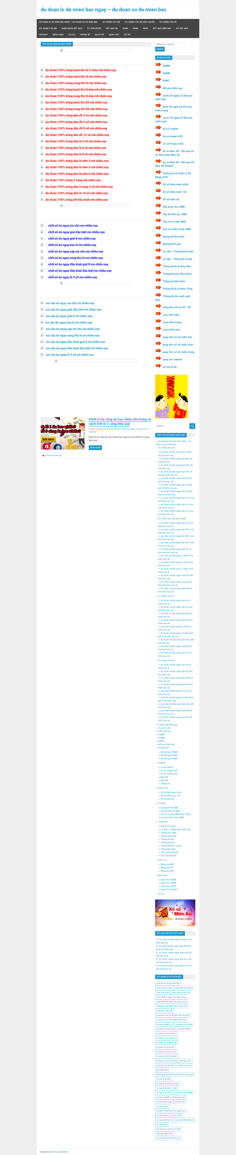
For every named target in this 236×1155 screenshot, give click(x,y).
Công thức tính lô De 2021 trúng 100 (171, 1006)
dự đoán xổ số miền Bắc (166, 1056)
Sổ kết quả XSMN (169, 758)
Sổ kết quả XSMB (169, 752)
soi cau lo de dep (163, 1079)
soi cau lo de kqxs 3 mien (166, 1088)
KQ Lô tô (99, 34)
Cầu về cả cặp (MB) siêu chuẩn (176, 814)
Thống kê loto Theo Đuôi (177, 273)
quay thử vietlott (172, 359)
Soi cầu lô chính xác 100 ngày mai (170, 1111)
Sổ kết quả (182, 28)
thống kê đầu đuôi (173, 236)
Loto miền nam (171, 329)
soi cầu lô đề (176, 1115)
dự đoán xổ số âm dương (167, 1061)
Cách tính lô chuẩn (164, 988)
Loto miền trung (172, 322)
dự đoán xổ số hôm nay (166, 1052)
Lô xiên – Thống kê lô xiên (178, 251)
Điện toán (58, 34)
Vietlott (43, 34)
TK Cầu (71, 34)
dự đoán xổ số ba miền (166, 1033)
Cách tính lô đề (162, 992)
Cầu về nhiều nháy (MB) (177, 229)
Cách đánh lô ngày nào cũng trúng (170, 997)
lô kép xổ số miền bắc (165, 1065)
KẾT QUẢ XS (112, 28)
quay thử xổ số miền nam (178, 344)
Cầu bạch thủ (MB (169, 807)
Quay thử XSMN (168, 883)
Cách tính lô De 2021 (183, 988)
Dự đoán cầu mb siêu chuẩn (140, 22)
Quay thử (114, 34)
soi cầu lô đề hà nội (164, 1120)
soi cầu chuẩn (162, 1106)
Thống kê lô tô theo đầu (177, 266)
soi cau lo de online (164, 1092)
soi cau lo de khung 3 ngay (167, 1083)
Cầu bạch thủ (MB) (174, 206)
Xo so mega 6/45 (173, 136)
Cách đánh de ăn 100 (181, 992)
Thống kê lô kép (168, 836)
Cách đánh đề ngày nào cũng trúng (171, 1002)
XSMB (125, 28)
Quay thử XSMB (168, 879)
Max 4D (164, 780)
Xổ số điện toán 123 (175, 191)
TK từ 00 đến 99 (168, 855)
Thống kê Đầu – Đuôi (171, 846)
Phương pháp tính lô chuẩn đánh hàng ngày (175, 1074)
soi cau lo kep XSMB (183, 1092)
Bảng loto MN (167, 871)
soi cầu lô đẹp (162, 1115)
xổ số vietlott (170, 128)
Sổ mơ (127, 34)
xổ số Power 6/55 (173, 143)
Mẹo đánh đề (162, 1070)
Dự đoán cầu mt (168, 22)
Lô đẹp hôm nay (184, 1065)
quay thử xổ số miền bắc (177, 337)
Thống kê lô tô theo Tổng (178, 288)
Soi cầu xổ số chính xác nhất (168, 1129)
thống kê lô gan (172, 244)
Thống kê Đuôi (168, 842)
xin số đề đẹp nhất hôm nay (168, 1138)
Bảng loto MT (167, 867)
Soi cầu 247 (180, 1102)
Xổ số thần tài (171, 199)
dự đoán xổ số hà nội (165, 1047)
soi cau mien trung (164, 1102)
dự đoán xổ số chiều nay (166, 1038)
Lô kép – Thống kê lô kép (177, 259)
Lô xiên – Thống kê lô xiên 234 (175, 829)
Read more (95, 447)
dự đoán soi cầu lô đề (165, 1029)
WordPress (54, 1152)
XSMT (145, 28)
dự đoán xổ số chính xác (166, 1042)
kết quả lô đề (185, 1061)
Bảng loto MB (167, 864)
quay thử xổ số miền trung (178, 352)
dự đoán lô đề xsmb (184, 1024)
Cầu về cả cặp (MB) (174, 221)
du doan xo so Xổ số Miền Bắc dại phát (172, 1015)
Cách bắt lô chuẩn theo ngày (168, 983)
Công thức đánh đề (164, 1011)
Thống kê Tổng (168, 849)
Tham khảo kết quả (72, 28)
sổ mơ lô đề (170, 367)
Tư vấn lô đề (94, 28)
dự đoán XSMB (183, 1029)
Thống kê (85, 34)
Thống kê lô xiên (168, 832)
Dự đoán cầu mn (48, 28)
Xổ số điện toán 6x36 (175, 184)
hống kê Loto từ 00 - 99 (177, 307)
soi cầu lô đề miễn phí (184, 1120)
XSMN (135, 28)
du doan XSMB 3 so (164, 1024)
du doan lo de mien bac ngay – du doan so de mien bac (103, 10)
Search (160, 49)
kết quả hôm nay (162, 28)
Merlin (66, 1152)
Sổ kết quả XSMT (169, 755)
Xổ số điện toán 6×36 (171, 792)
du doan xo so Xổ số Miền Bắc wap (171, 1020)
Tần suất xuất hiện (170, 852)
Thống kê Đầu (167, 839)
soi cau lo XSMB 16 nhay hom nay (170, 1097)
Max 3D (164, 777)
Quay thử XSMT (168, 886)
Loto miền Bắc (171, 314)
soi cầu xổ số (161, 1124)
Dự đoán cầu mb (111, 22)
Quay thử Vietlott (169, 889)
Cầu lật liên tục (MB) (175, 214)
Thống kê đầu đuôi (174, 281)
